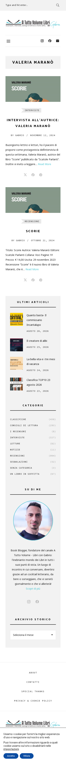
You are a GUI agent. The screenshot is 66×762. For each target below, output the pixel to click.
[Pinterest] (41, 175)
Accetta (11, 756)
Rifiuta (26, 756)
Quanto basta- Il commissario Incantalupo (36, 319)
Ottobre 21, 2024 (42, 240)
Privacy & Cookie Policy (33, 700)
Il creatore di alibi (37, 340)
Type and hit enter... (17, 5)
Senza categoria (33, 467)
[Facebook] (50, 41)
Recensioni (32, 221)
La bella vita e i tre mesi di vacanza (41, 361)
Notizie (33, 449)
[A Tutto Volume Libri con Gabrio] (33, 24)
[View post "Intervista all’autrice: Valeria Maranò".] (33, 89)
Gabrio (17, 135)
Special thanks (33, 691)
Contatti (33, 682)
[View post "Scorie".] (33, 200)
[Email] (57, 41)
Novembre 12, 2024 (42, 135)
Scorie (33, 231)
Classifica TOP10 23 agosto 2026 (38, 382)
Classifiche (33, 419)
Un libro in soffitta (33, 473)
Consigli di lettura (33, 425)
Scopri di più (33, 588)
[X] (25, 175)
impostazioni (11, 749)
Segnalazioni (33, 461)
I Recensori (33, 431)
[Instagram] (42, 41)
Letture (33, 443)
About (33, 672)
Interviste (32, 110)
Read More (44, 164)
